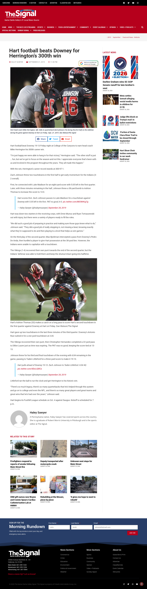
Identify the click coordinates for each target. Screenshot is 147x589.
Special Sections (9, 30)
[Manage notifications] (141, 584)
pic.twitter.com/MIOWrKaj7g (75, 201)
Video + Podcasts (126, 27)
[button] (142, 27)
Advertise (53, 3)
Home (4, 27)
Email (96, 523)
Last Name (75, 523)
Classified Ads (65, 3)
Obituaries (77, 3)
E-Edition (32, 3)
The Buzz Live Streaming (25, 27)
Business (50, 27)
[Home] (104, 37)
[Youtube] (133, 3)
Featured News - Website (131, 37)
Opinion (113, 27)
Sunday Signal (23, 30)
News (10, 27)
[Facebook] (124, 3)
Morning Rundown (20, 3)
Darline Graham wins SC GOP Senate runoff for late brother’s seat (118, 85)
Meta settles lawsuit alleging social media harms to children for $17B (129, 101)
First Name (52, 523)
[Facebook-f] (124, 584)
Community (84, 27)
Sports (40, 27)
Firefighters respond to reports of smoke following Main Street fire (22, 464)
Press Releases (39, 30)
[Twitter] (128, 3)
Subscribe (6, 3)
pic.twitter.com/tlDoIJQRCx (30, 369)
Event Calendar (99, 27)
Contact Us (43, 3)
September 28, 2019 (57, 208)
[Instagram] (137, 3)
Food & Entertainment (67, 27)
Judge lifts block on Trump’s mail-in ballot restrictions (129, 120)
